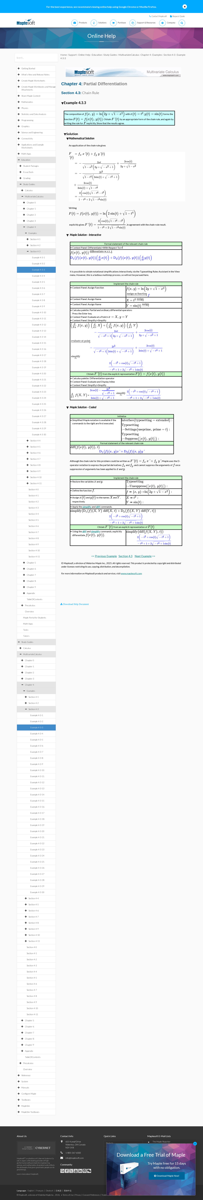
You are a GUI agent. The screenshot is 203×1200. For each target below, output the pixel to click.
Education (25, 160)
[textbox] (105, 114)
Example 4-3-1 (38, 257)
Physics (24, 108)
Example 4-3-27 (39, 416)
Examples (33, 233)
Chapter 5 (31, 562)
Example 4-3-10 (39, 312)
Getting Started (28, 68)
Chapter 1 (31, 208)
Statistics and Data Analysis (33, 114)
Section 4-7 (35, 459)
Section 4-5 (35, 446)
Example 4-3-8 (38, 300)
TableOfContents (34, 599)
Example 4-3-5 (38, 282)
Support (72, 54)
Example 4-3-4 (38, 276)
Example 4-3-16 (39, 349)
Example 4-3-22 (39, 385)
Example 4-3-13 (39, 330)
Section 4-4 (35, 440)
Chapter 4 (31, 227)
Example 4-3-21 (39, 379)
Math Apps (26, 153)
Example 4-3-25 (39, 404)
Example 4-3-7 (38, 294)
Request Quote (179, 16)
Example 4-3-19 (39, 367)
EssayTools (28, 172)
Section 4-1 (35, 239)
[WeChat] (89, 1171)
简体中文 (68, 1190)
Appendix (31, 593)
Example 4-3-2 (38, 263)
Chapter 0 (31, 202)
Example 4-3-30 (39, 434)
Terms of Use (68, 1195)
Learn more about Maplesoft (27, 1174)
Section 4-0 (34, 489)
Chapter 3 (31, 221)
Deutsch (49, 1190)
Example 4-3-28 (39, 422)
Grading (26, 178)
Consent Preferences (91, 1195)
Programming (27, 120)
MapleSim (25, 1106)
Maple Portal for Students (34, 617)
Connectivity (27, 138)
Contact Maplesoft (159, 16)
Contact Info (66, 1136)
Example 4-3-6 (38, 288)
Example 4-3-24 (39, 398)
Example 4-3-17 (39, 355)
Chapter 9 (31, 587)
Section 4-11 (36, 483)
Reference (25, 1075)
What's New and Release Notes (35, 74)
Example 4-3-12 (39, 324)
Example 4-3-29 (39, 428)
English (31, 1190)
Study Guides (29, 184)
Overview (29, 611)
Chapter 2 (31, 214)
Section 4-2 (35, 245)
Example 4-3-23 (39, 391)
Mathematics (27, 102)
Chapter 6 (31, 568)
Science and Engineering (32, 132)
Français (40, 1190)
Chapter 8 (31, 581)
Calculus (29, 190)
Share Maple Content (30, 96)
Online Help (84, 54)
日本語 (58, 1190)
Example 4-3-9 (38, 306)
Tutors (26, 636)
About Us (22, 1136)
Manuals (25, 1087)
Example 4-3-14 (39, 337)
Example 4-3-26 (39, 410)
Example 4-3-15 (39, 343)
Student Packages (31, 166)
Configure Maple (28, 1093)
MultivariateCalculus (34, 196)
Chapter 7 (31, 575)
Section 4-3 (35, 251)
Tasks (25, 630)
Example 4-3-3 (38, 269)
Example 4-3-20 (39, 373)
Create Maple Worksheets (33, 80)
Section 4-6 (35, 453)
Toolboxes (25, 1099)
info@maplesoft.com (75, 1158)
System (24, 1081)
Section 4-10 (36, 477)
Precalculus (30, 605)
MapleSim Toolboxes (30, 1112)
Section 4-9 (35, 471)
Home (63, 54)
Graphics (25, 126)
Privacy (78, 1195)
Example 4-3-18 (39, 361)
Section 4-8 (35, 465)
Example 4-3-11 (39, 318)
